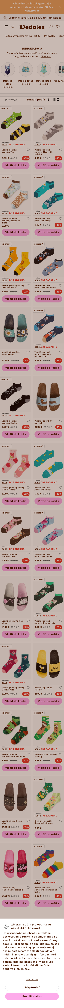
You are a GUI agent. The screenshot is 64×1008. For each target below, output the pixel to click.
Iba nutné (32, 979)
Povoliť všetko (32, 996)
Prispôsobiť (32, 987)
